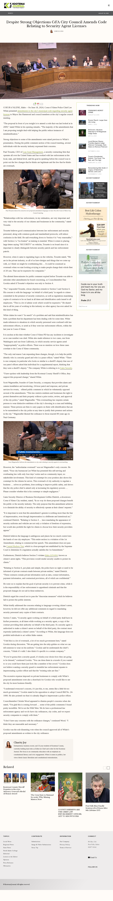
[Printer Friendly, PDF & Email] (38, 104)
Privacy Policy (65, 844)
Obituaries (7, 866)
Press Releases (8, 863)
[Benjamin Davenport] (43, 782)
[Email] (55, 37)
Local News (7, 841)
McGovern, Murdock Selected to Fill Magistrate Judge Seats (97, 131)
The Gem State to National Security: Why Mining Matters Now (42, 797)
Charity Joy (20, 742)
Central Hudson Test (15, 546)
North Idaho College (10, 850)
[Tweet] (50, 37)
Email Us (93, 857)
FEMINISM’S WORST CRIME (95, 111)
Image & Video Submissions (41, 844)
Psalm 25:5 (86, 300)
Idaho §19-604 (51, 555)
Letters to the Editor (10, 857)
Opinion (6, 860)
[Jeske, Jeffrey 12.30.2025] (98, 788)
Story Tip (35, 847)
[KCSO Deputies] (15, 778)
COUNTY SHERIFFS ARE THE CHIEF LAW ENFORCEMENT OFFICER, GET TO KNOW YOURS (70, 813)
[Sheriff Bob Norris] (70, 789)
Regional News (8, 844)
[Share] (44, 37)
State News (7, 847)
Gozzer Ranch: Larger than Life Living (97, 121)
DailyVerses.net (83, 306)
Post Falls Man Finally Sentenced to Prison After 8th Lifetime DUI (97, 808)
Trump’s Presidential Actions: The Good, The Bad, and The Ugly (96, 158)
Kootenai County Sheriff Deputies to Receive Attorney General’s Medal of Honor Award (14, 790)
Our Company (64, 841)
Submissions (36, 841)
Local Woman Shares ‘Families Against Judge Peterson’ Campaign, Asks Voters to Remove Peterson (97, 144)
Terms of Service (65, 847)
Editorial (6, 853)
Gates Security (66, 368)
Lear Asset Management (33, 152)
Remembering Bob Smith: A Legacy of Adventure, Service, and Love (97, 170)
